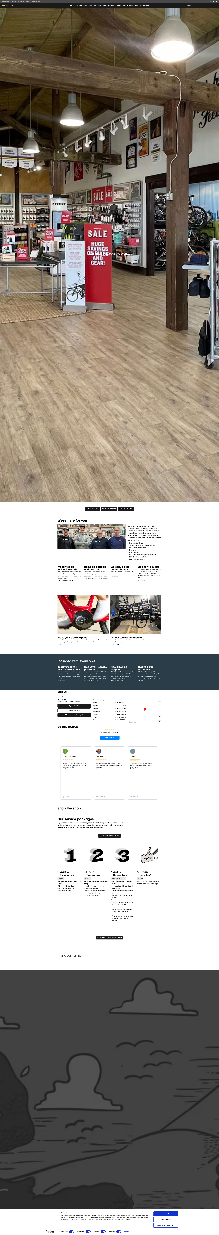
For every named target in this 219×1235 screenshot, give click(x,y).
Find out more (114, 644)
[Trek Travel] (36, 1)
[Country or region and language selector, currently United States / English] (210, 1)
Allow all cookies (166, 1214)
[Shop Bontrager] (23, 1)
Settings (126, 1231)
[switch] (88, 1231)
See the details (114, 576)
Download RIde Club (116, 680)
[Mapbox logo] (132, 722)
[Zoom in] (159, 716)
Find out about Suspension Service (109, 937)
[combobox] (201, 5)
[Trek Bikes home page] (5, 1)
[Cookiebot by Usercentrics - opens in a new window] (50, 1231)
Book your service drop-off (64, 580)
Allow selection (165, 1219)
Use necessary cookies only (165, 1225)
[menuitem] (72, 5)
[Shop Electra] (13, 1)
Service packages (92, 509)
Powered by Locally (62, 811)
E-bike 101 (60, 644)
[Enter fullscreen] (159, 700)
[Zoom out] (159, 719)
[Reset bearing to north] (159, 721)
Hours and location (109, 509)
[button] (145, 710)
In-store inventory (126, 509)
